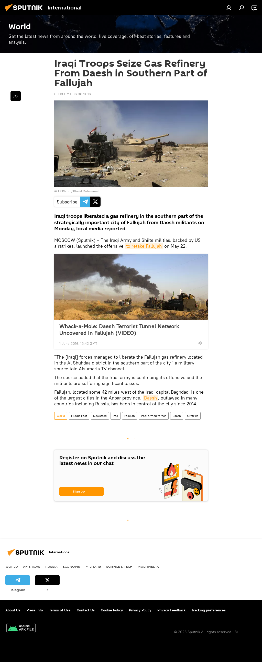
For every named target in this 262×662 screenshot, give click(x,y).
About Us (12, 610)
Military (93, 566)
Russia (51, 566)
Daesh (150, 398)
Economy (71, 566)
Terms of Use (60, 610)
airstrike (192, 416)
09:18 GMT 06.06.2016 (72, 94)
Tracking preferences (209, 610)
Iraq (115, 416)
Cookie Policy (112, 610)
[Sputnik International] (25, 12)
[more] (200, 343)
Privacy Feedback (171, 610)
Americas (31, 566)
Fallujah (129, 416)
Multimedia (148, 566)
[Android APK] (21, 628)
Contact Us (86, 610)
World (61, 416)
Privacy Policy (140, 610)
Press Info (35, 610)
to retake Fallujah (144, 246)
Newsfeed (100, 416)
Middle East (79, 416)
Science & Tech (119, 566)
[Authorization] (229, 8)
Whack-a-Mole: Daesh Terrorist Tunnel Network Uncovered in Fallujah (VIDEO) (119, 329)
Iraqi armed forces (153, 416)
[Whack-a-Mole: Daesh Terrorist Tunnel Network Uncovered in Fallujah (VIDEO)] (131, 287)
